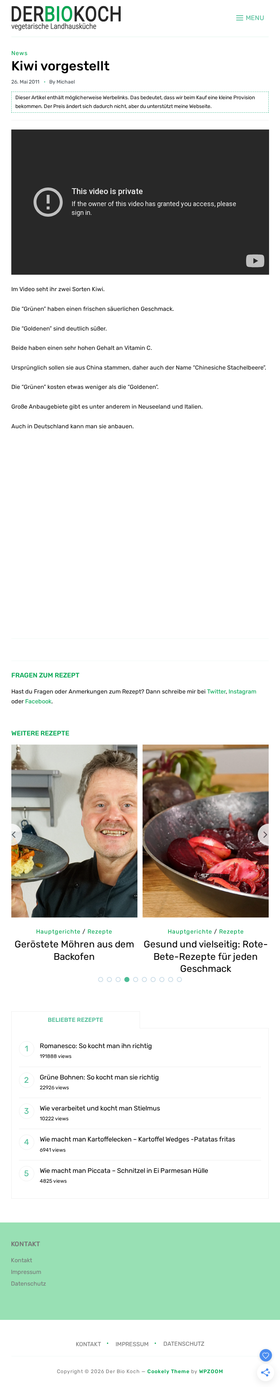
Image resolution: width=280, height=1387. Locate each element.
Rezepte (100, 931)
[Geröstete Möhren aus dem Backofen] (74, 749)
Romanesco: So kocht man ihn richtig (96, 1046)
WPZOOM (211, 1371)
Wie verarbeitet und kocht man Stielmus (100, 1108)
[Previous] (11, 835)
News (19, 53)
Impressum (26, 1271)
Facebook (38, 701)
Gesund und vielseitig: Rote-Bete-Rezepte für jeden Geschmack (206, 957)
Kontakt (21, 1260)
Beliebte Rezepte (75, 1019)
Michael (66, 82)
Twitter (216, 691)
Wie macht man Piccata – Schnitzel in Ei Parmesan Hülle (124, 1171)
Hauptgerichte (58, 931)
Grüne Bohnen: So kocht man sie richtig (99, 1077)
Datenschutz (28, 1283)
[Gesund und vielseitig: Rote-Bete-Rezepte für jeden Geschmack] (206, 749)
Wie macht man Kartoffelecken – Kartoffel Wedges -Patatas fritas (137, 1139)
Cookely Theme (168, 1371)
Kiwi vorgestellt (60, 66)
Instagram (242, 691)
